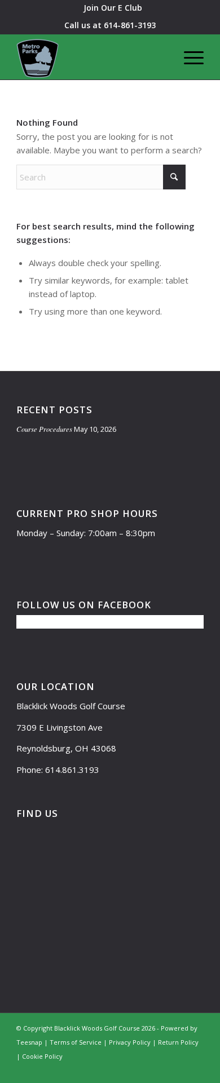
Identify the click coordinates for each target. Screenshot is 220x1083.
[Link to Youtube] (178, 1068)
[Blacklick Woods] (91, 56)
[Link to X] (127, 1068)
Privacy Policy (130, 1042)
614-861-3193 (130, 25)
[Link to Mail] (110, 1068)
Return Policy (178, 1042)
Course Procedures (44, 429)
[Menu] (188, 56)
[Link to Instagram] (161, 1068)
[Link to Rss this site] (195, 1068)
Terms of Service (76, 1042)
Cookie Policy (42, 1056)
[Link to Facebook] (144, 1068)
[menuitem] (113, 8)
